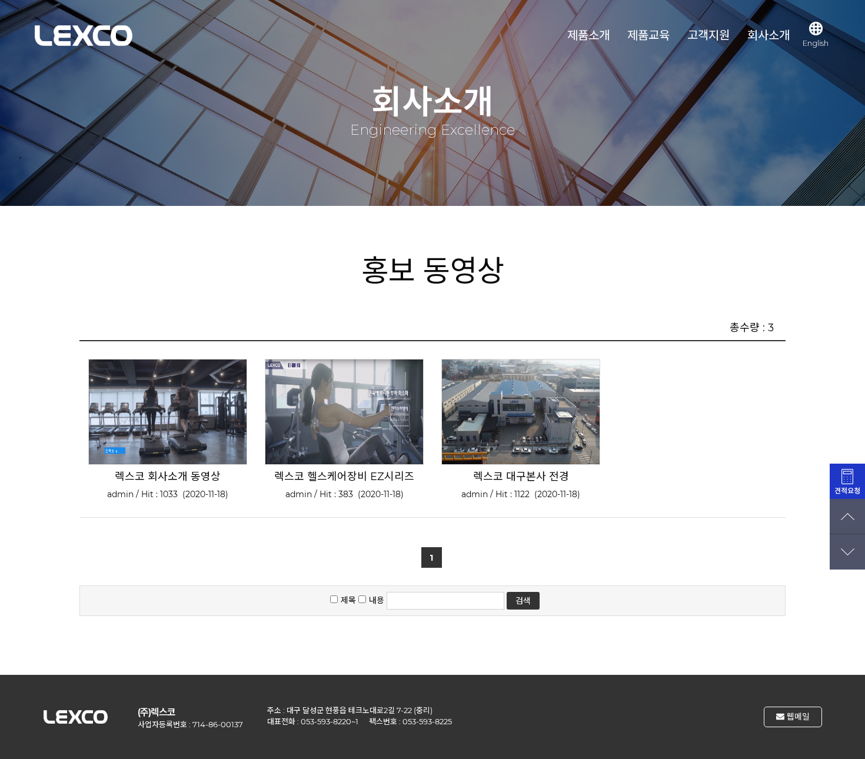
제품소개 (588, 35)
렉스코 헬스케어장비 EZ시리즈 (344, 476)
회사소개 (768, 35)
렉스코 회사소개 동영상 (168, 476)
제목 (348, 600)
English (816, 43)
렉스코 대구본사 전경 (521, 476)
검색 (523, 600)
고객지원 (708, 35)
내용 (376, 600)
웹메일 (797, 716)
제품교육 (648, 35)
